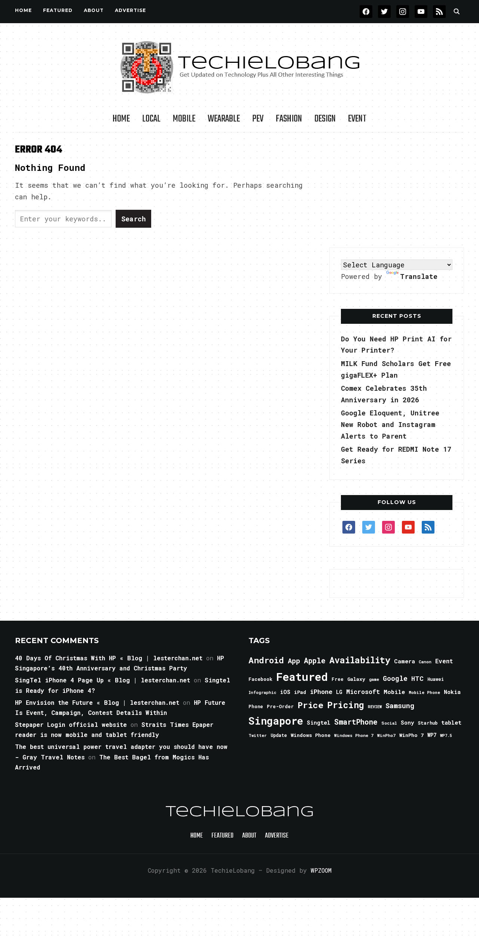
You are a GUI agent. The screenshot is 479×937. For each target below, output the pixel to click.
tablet (451, 722)
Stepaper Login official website (71, 724)
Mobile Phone (424, 692)
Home (23, 10)
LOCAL (151, 118)
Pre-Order (280, 706)
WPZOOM (321, 870)
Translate (418, 276)
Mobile (184, 118)
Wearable (224, 118)
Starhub (427, 723)
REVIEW (375, 706)
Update (279, 735)
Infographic (262, 692)
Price (310, 704)
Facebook (260, 679)
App (294, 660)
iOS (285, 691)
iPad (300, 692)
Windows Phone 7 (353, 735)
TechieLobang (239, 812)
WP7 (431, 735)
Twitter (257, 735)
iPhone (321, 691)
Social (389, 723)
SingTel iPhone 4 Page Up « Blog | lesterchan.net (102, 680)
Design (325, 118)
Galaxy (356, 679)
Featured (302, 676)
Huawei (435, 679)
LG (339, 691)
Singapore (275, 720)
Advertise (130, 10)
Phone (255, 706)
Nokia (452, 691)
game (374, 679)
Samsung (399, 705)
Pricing (345, 704)
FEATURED (58, 10)
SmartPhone (356, 721)
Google (395, 678)
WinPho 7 (411, 735)
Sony (407, 722)
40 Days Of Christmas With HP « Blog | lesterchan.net (108, 658)
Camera (404, 661)
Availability (359, 660)
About (94, 10)
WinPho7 (386, 735)
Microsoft (363, 692)
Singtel (318, 722)
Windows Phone (310, 735)
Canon (425, 661)
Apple (315, 660)
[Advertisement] (397, 190)
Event (357, 118)
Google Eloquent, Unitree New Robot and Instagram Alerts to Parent (390, 424)
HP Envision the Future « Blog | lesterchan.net (97, 702)
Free (338, 679)
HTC (417, 678)
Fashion (289, 118)
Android (266, 660)
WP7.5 (446, 735)
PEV (257, 118)
